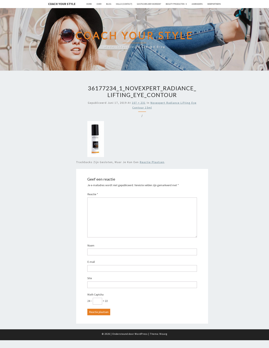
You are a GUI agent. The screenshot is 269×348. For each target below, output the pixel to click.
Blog (108, 3)
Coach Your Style (62, 4)
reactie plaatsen (152, 162)
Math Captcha (95, 294)
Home (89, 3)
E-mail (91, 262)
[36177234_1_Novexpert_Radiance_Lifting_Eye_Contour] (95, 140)
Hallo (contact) (124, 3)
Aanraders (197, 3)
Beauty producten (175, 3)
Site (89, 278)
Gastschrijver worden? (149, 3)
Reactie (92, 194)
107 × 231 (139, 103)
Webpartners (214, 3)
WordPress (141, 333)
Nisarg (163, 333)
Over (99, 3)
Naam (90, 245)
